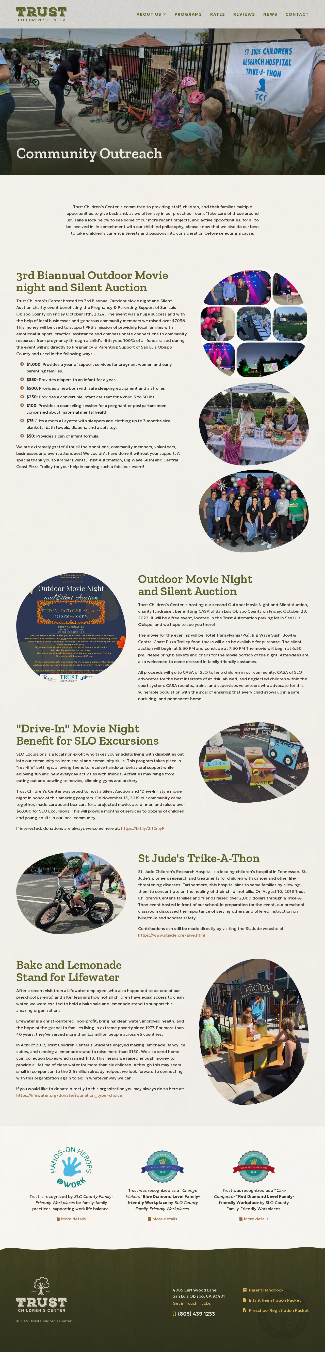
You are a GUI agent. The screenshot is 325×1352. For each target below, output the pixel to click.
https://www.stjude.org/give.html (171, 935)
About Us (152, 14)
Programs (188, 14)
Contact (297, 14)
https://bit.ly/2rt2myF (142, 828)
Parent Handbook (266, 1290)
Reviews (244, 14)
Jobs (206, 1303)
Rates (217, 14)
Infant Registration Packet (275, 1300)
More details (73, 1218)
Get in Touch (185, 1303)
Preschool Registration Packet (279, 1310)
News (270, 14)
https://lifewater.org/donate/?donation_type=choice (69, 1095)
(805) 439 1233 (196, 1314)
